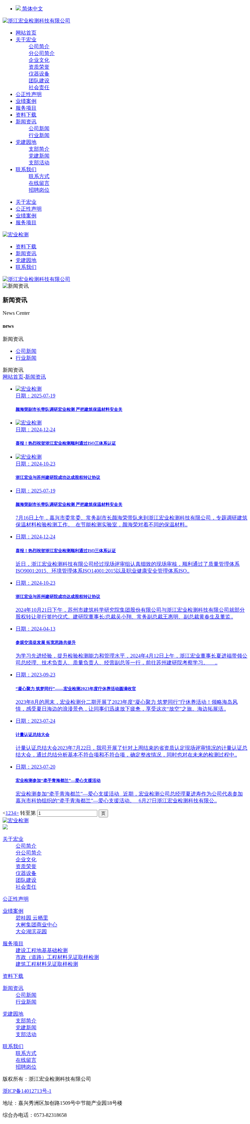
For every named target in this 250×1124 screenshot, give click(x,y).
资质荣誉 (39, 67)
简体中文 (32, 8)
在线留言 (39, 183)
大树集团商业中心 (36, 924)
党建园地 (26, 142)
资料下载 (26, 115)
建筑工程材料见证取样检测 (47, 964)
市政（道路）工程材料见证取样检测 (57, 957)
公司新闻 (39, 128)
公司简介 (39, 46)
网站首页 (26, 32)
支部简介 (39, 149)
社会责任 (39, 87)
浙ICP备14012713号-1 (27, 1091)
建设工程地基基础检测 (42, 950)
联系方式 (39, 176)
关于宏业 (26, 39)
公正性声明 (29, 94)
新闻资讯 (26, 121)
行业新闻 (39, 135)
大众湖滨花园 (31, 931)
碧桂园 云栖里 (32, 918)
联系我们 (26, 169)
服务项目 (26, 108)
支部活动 (39, 162)
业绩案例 (26, 101)
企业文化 (39, 60)
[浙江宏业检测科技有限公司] (36, 20)
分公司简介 (42, 53)
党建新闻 (39, 156)
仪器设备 (39, 73)
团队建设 (39, 80)
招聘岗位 (39, 190)
